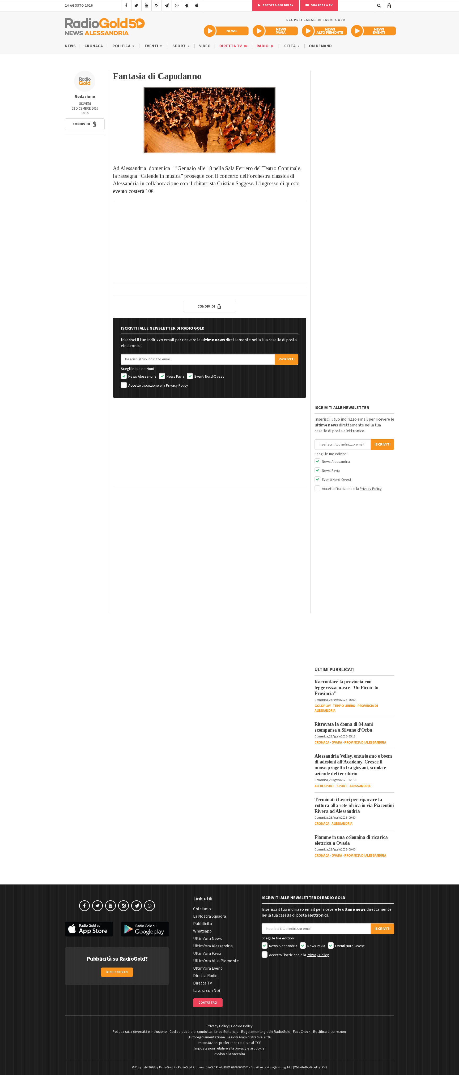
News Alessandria (142, 376)
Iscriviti (287, 359)
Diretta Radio (205, 976)
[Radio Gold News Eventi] (373, 31)
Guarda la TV (321, 5)
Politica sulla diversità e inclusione (140, 1031)
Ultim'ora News (207, 939)
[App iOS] (197, 5)
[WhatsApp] (177, 5)
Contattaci (207, 1003)
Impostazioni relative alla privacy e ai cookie (229, 1048)
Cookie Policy (242, 1026)
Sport (179, 46)
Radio (263, 46)
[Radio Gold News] (226, 31)
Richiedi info (117, 972)
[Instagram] (157, 5)
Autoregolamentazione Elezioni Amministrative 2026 (229, 1037)
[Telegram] (167, 5)
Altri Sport (324, 786)
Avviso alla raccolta (229, 1054)
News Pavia (175, 376)
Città (290, 46)
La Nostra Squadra (209, 916)
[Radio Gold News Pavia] (275, 31)
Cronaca (93, 46)
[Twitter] (136, 5)
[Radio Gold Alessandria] (105, 25)
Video (205, 46)
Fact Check (302, 1031)
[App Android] (187, 5)
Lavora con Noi (206, 991)
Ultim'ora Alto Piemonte (216, 961)
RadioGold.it (167, 1067)
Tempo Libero (344, 705)
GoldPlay (322, 705)
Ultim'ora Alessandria (213, 946)
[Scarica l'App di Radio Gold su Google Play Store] (145, 929)
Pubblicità (202, 924)
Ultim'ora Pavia (207, 953)
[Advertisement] (209, 241)
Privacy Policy (177, 385)
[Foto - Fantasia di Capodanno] (209, 120)
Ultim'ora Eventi (208, 968)
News (70, 46)
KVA (324, 1067)
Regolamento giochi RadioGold (265, 1031)
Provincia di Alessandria (365, 742)
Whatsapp (202, 931)
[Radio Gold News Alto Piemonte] (324, 31)
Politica (121, 46)
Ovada (337, 742)
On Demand (320, 46)
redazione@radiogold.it (276, 1067)
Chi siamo (202, 909)
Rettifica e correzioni (330, 1031)
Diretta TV (231, 46)
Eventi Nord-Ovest (209, 376)
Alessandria (360, 786)
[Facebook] (126, 5)
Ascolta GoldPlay (277, 5)
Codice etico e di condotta (190, 1031)
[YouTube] (146, 5)
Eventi (152, 46)
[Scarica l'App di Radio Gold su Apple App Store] (89, 929)
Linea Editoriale (226, 1031)
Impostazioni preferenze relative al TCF (229, 1043)
